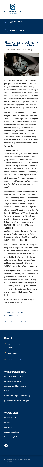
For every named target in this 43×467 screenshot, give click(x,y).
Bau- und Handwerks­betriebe (14, 376)
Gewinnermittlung (24, 49)
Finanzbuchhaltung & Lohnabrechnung (17, 396)
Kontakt (7, 422)
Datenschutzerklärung (11, 432)
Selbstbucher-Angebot (11, 391)
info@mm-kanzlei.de (14, 360)
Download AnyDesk (10, 437)
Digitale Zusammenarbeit (12, 381)
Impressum (8, 427)
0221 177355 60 (17, 30)
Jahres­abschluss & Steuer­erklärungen (16, 401)
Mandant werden (10, 417)
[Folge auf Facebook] (6, 445)
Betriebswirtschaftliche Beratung (15, 386)
